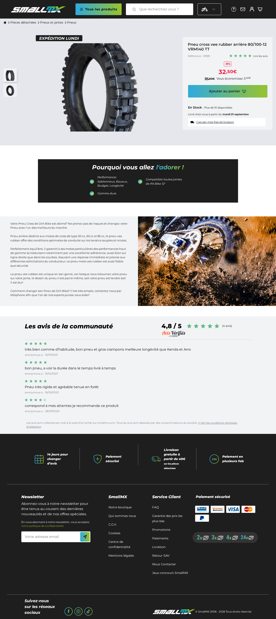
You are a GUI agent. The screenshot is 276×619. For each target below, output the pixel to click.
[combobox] (163, 9)
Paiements (160, 538)
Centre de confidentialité (119, 544)
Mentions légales (121, 556)
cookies (114, 533)
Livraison (159, 547)
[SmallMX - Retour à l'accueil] (40, 9)
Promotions (161, 530)
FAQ (155, 507)
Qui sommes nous (122, 516)
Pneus (71, 22)
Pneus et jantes (51, 22)
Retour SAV (160, 556)
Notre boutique (120, 507)
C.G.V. (112, 524)
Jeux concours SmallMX (170, 573)
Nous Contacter (164, 564)
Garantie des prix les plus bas (167, 518)
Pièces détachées (23, 22)
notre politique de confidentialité (42, 526)
